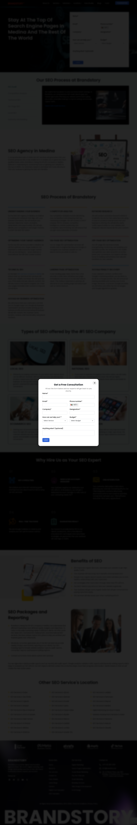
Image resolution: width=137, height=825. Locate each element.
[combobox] (74, 404)
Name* (45, 393)
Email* (45, 401)
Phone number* (76, 401)
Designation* (75, 409)
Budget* (73, 417)
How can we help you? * (52, 417)
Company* (46, 409)
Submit (46, 440)
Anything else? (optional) (52, 428)
